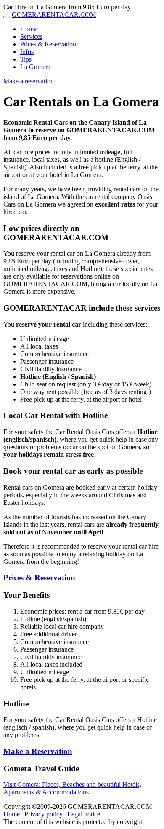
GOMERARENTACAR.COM (54, 14)
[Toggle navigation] (6, 17)
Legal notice (83, 814)
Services (31, 36)
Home (28, 28)
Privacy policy (43, 814)
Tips (26, 59)
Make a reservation (28, 81)
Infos (27, 51)
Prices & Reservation (48, 44)
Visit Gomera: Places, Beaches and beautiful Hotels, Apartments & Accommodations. (72, 788)
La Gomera (35, 66)
